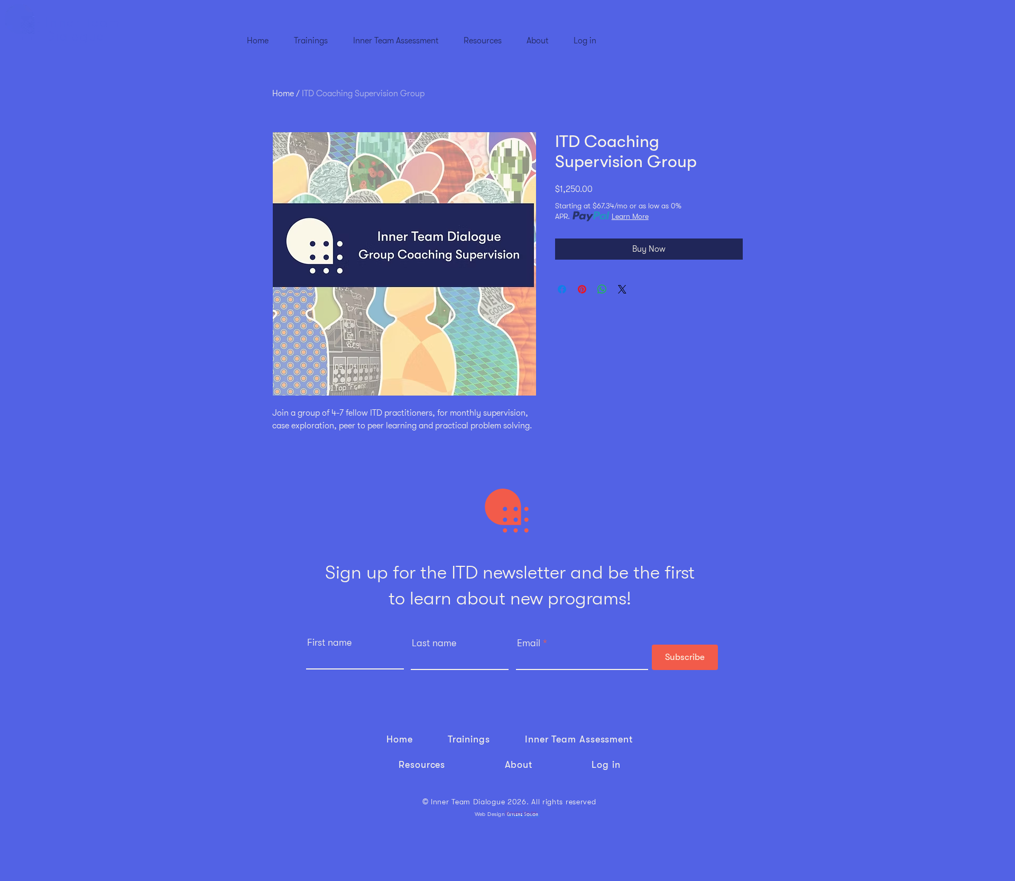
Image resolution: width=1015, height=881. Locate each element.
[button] (310, 36)
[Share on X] (622, 289)
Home (283, 93)
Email (528, 643)
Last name (434, 643)
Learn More (630, 216)
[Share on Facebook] (562, 289)
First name (329, 642)
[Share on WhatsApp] (602, 289)
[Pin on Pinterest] (582, 289)
